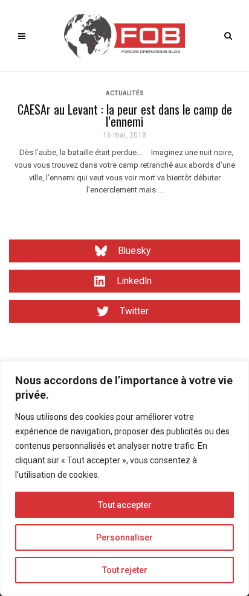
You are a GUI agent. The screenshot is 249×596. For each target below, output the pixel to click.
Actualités (125, 93)
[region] (124, 478)
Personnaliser (124, 537)
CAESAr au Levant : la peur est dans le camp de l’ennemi (125, 115)
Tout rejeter (124, 570)
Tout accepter (125, 505)
